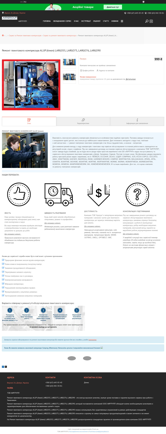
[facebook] (3, 367)
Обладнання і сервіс (62, 21)
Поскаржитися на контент (78, 431)
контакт (92, 340)
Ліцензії (96, 21)
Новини (114, 21)
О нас (76, 21)
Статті (106, 21)
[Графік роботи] (151, 21)
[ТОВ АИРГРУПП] (9, 21)
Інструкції (86, 21)
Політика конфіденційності (99, 431)
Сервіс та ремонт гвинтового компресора (59, 35)
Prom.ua (95, 429)
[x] (6, 367)
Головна (47, 21)
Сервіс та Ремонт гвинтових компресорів (25, 35)
